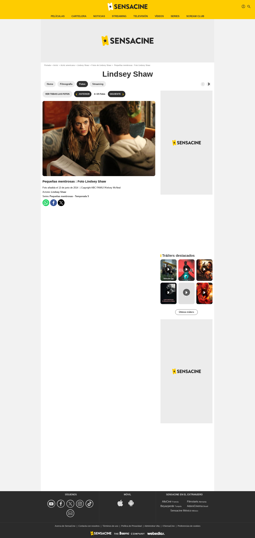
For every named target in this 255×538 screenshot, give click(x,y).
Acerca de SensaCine (65, 526)
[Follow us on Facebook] (61, 504)
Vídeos (159, 16)
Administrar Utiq (152, 526)
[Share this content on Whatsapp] (45, 202)
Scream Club (195, 16)
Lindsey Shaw (83, 65)
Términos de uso (110, 526)
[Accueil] (127, 6)
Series (175, 16)
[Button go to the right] (209, 84)
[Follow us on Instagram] (80, 504)
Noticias (99, 16)
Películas (58, 16)
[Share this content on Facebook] (53, 202)
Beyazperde (167, 506)
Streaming (119, 16)
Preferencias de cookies (189, 526)
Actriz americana (68, 65)
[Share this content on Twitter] (61, 202)
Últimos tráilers (186, 312)
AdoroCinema (195, 506)
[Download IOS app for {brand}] (122, 502)
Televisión (140, 16)
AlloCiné (166, 501)
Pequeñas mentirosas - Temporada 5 (69, 196)
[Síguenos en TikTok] (90, 504)
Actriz (55, 65)
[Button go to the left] (203, 84)
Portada (47, 65)
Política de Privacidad (131, 526)
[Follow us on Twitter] (70, 504)
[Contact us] (70, 513)
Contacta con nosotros (89, 526)
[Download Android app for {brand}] (133, 502)
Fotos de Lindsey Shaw (101, 65)
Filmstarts (192, 501)
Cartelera (78, 16)
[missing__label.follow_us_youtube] (51, 504)
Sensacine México (180, 510)
